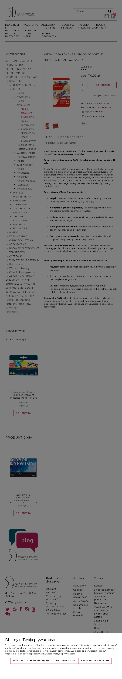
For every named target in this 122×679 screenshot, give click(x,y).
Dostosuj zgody (65, 660)
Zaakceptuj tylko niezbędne (31, 660)
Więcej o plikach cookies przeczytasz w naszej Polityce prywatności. (40, 653)
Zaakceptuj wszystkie (95, 660)
